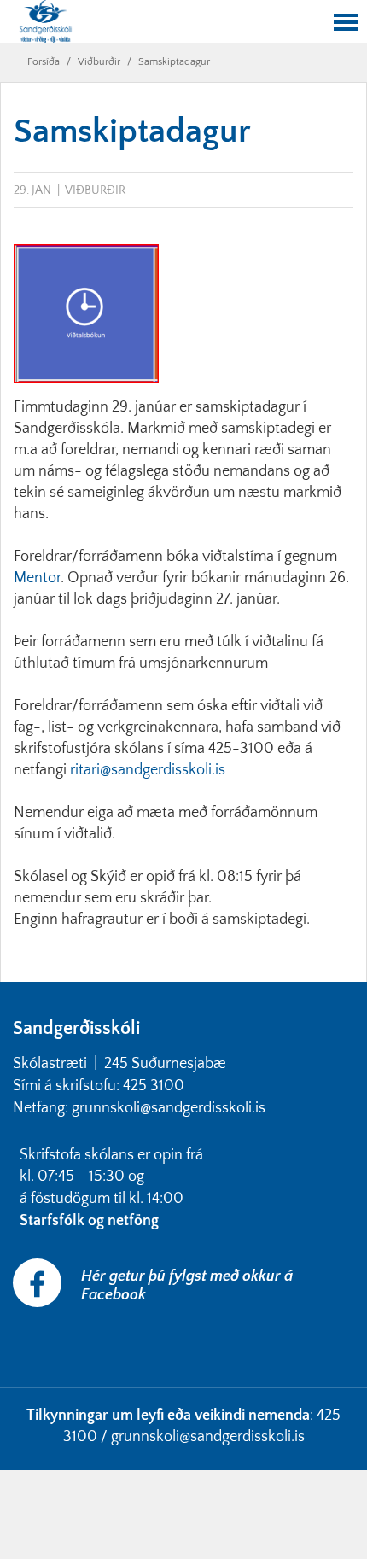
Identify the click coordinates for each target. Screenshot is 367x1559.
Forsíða (43, 61)
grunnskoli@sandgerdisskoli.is (208, 1436)
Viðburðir (99, 61)
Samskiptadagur (174, 61)
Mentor (37, 578)
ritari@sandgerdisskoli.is (149, 770)
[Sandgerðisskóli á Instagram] (14, 1343)
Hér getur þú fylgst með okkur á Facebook (187, 1286)
